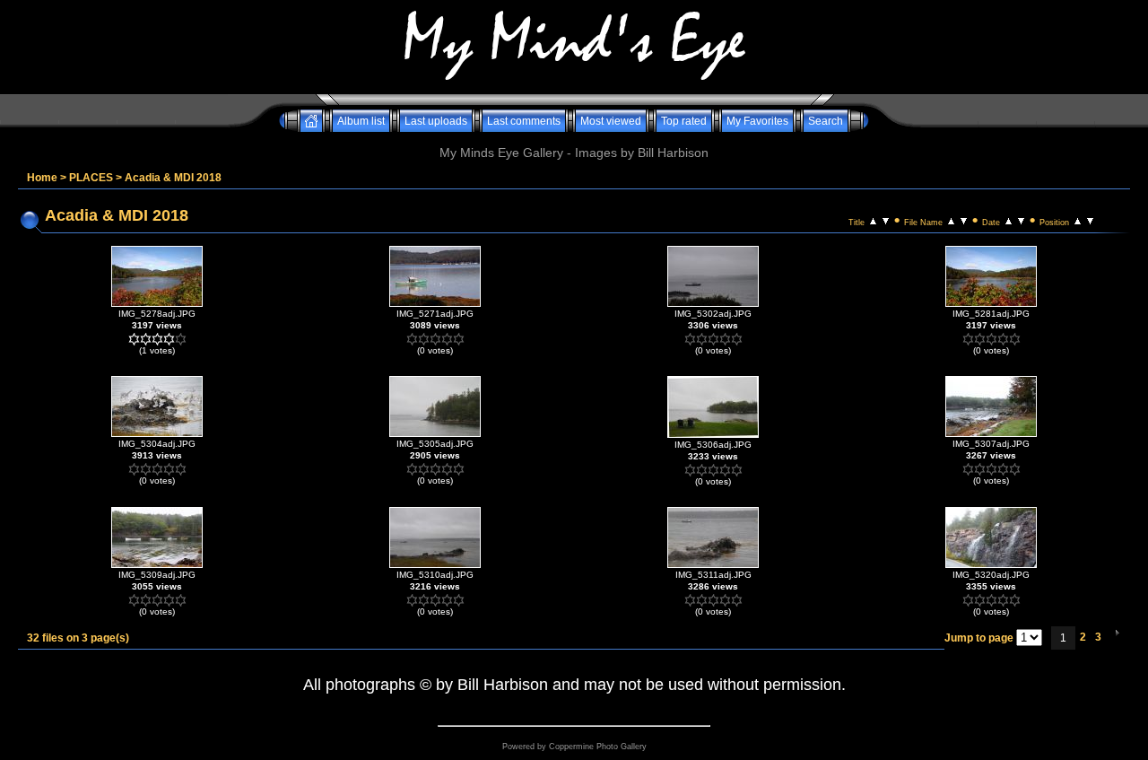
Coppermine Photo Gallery (598, 746)
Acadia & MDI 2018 (173, 177)
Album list (361, 121)
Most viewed (610, 121)
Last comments (524, 121)
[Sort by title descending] (886, 220)
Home (42, 177)
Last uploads (435, 121)
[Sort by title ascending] (873, 220)
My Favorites (757, 121)
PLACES (91, 177)
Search (825, 121)
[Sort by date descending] (1021, 220)
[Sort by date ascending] (1008, 220)
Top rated (684, 121)
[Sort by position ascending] (1078, 220)
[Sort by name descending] (964, 220)
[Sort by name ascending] (951, 220)
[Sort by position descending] (1090, 220)
